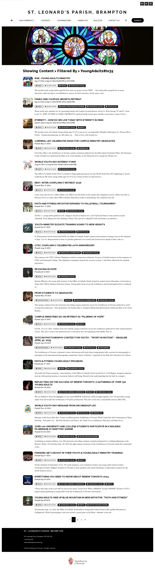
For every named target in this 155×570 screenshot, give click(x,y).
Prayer (63, 85)
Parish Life (83, 20)
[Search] (126, 21)
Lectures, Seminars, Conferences (72, 392)
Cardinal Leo (83, 148)
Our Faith (45, 20)
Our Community (26, 20)
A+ (142, 4)
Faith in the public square (88, 436)
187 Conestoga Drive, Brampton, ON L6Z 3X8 (38, 536)
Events (82, 127)
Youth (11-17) (112, 106)
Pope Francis (104, 347)
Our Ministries (64, 20)
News (39, 148)
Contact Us (114, 20)
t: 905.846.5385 (28, 539)
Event (39, 85)
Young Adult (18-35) (77, 85)
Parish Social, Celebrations (70, 252)
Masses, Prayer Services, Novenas (72, 106)
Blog (39, 190)
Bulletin (98, 20)
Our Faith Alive (42, 300)
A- (146, 4)
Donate (137, 20)
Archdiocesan (51, 85)
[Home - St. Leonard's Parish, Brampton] (11, 21)
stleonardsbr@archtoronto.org (33, 542)
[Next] (85, 519)
